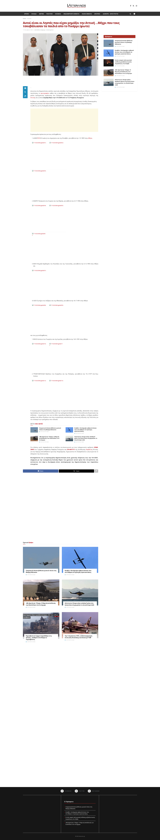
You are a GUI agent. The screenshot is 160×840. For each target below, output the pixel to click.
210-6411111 (71, 449)
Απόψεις (97, 14)
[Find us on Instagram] (136, 6)
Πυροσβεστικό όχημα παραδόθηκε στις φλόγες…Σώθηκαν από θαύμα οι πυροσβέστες (39, 637)
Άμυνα (41, 14)
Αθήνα (90, 138)
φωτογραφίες (45, 93)
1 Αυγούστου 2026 (44, 431)
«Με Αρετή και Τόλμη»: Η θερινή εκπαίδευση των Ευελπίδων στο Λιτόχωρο (49, 438)
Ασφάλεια (89, 449)
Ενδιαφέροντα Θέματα (71, 14)
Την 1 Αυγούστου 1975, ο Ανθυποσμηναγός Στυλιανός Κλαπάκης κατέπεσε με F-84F (78, 637)
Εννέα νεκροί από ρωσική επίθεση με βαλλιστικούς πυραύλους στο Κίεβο (123, 61)
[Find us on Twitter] (133, 6)
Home (24, 18)
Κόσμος (58, 14)
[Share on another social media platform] (25, 96)
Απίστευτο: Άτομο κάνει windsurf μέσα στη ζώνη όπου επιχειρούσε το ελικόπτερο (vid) (85, 438)
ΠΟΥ (38, 138)
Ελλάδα (34, 14)
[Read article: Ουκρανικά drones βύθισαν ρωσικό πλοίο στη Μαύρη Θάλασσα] (34, 430)
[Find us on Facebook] (130, 6)
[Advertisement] (60, 82)
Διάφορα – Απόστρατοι (110, 14)
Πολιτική (49, 14)
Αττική (32, 98)
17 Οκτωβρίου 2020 (28, 30)
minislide (29, 18)
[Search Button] (130, 14)
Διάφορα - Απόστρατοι (47, 30)
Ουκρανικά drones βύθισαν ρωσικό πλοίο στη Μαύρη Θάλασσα (50, 428)
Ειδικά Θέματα (87, 14)
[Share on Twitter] (25, 92)
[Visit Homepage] (76, 6)
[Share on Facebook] (25, 88)
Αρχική (26, 14)
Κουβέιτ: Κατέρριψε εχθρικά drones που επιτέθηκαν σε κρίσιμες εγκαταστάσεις (85, 429)
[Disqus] (60, 669)
